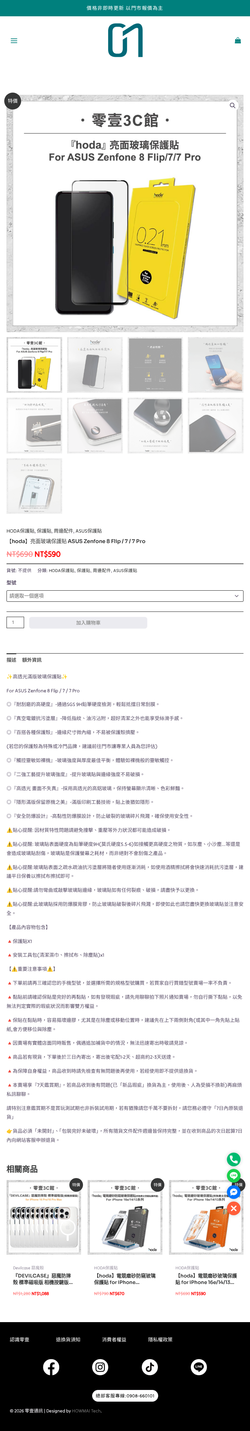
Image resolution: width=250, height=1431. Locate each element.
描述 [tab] (11, 660)
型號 (11, 583)
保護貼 (44, 531)
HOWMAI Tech (86, 1411)
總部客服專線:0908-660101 (125, 1396)
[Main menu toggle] (14, 41)
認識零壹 (19, 1339)
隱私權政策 (160, 1339)
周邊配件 (63, 531)
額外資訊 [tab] (32, 660)
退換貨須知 (68, 1339)
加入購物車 (88, 623)
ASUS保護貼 (89, 531)
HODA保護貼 (21, 531)
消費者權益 (114, 1339)
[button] (233, 105)
